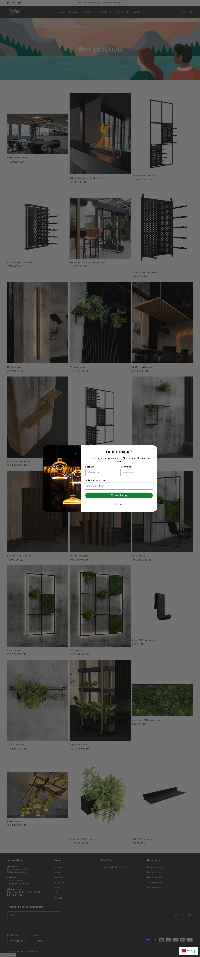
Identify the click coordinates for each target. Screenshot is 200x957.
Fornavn (89, 467)
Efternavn (125, 467)
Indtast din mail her (95, 480)
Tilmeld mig (119, 495)
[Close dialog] (154, 448)
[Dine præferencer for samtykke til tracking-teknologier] (195, 952)
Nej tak (119, 504)
